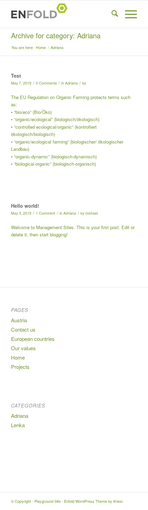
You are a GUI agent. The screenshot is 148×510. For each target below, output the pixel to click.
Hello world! (25, 205)
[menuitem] (111, 14)
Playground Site (47, 501)
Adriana (71, 83)
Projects (20, 366)
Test (16, 75)
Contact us (23, 329)
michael (91, 213)
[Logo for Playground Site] (61, 14)
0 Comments (46, 83)
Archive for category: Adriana (56, 35)
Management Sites (55, 227)
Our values (23, 348)
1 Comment (45, 213)
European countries (33, 338)
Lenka (18, 425)
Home (18, 357)
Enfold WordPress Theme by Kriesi (93, 501)
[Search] (111, 14)
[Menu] (127, 14)
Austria (19, 320)
